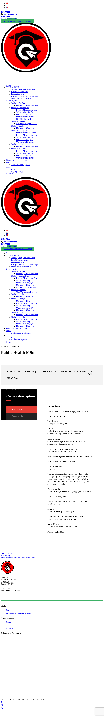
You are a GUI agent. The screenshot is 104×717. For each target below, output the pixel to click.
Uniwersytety (11, 101)
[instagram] (3, 12)
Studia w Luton (17, 144)
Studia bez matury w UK (21, 98)
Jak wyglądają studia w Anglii (23, 89)
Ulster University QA (24, 114)
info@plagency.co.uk (9, 597)
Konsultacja (12, 19)
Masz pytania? (10, 558)
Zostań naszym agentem (20, 165)
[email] (9, 12)
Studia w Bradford (18, 121)
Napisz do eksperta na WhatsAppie (18, 21)
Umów (28, 558)
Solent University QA (25, 112)
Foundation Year (17, 94)
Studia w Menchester (19, 149)
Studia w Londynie (19, 130)
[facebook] (1, 12)
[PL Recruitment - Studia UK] (26, 72)
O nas (8, 85)
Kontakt (9, 174)
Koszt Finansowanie (19, 92)
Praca (8, 162)
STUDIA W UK (13, 87)
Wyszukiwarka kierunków (16, 160)
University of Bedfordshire (27, 105)
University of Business (25, 117)
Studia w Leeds (17, 126)
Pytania (9, 622)
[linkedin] (7, 12)
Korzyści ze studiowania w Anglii (24, 96)
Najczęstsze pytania (19, 171)
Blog (13, 169)
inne (8, 167)
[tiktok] (5, 12)
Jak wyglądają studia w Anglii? (18, 613)
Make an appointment (9, 553)
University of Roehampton (27, 133)
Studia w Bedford (18, 103)
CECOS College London (26, 119)
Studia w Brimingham (20, 108)
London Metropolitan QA (26, 110)
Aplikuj (4, 19)
